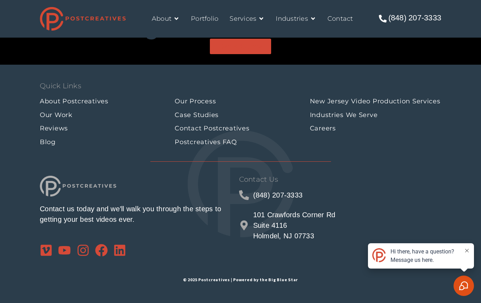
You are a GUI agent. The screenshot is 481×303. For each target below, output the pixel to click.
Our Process (195, 101)
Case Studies (197, 115)
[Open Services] (261, 19)
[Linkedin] (119, 250)
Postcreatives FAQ (206, 142)
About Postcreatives (74, 101)
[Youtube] (64, 250)
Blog (48, 142)
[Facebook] (101, 250)
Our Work (56, 115)
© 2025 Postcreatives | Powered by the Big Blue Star (240, 279)
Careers (323, 128)
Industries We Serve (344, 115)
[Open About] (176, 19)
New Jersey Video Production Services (375, 101)
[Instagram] (83, 250)
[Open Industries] (313, 19)
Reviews (54, 128)
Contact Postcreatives (212, 128)
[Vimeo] (46, 250)
